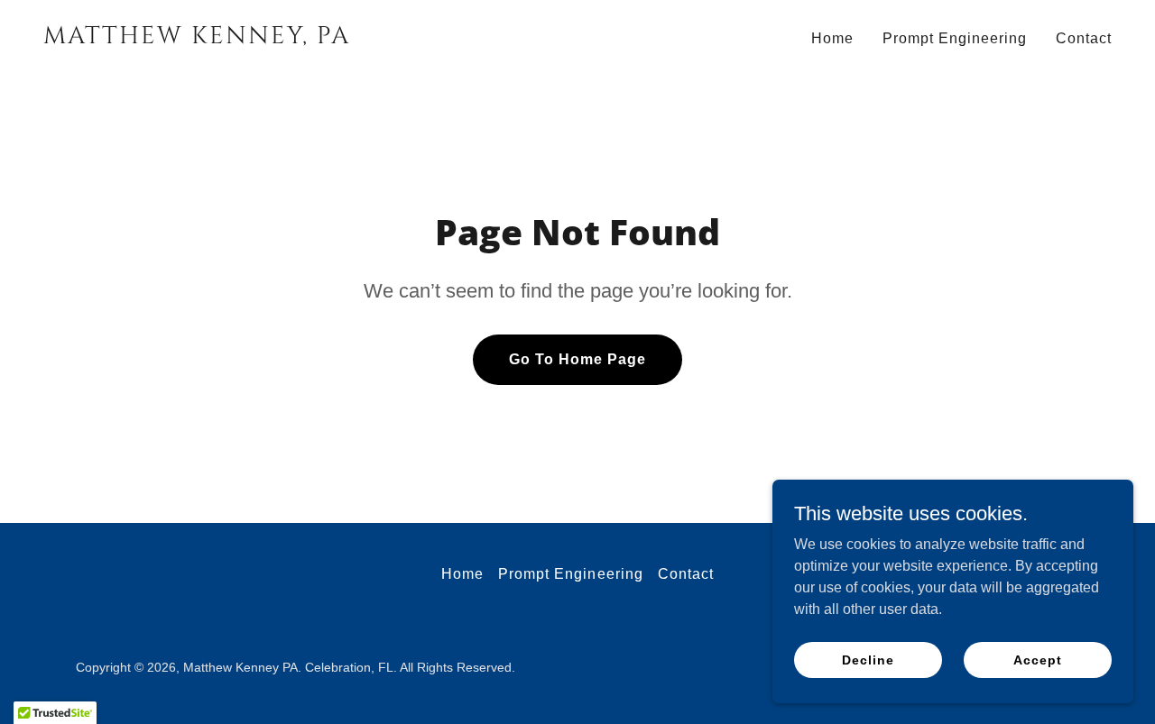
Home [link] (832, 38)
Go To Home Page (577, 359)
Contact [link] (1084, 38)
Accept (1037, 659)
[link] (303, 38)
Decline (867, 659)
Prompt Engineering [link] (954, 38)
